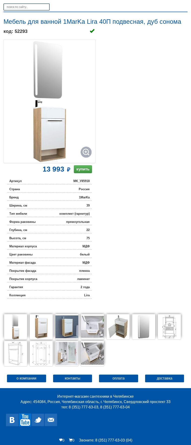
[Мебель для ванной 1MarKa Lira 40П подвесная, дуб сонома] (49, 101)
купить (82, 169)
